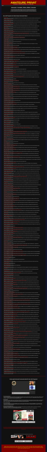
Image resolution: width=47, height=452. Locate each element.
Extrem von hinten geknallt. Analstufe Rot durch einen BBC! (11, 352)
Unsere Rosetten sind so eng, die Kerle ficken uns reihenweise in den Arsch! (13, 50)
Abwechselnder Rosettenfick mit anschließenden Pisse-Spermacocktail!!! (12, 272)
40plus (18, 428)
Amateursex (5, 446)
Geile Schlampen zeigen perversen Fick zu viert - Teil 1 (10, 282)
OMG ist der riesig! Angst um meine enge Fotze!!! (9, 317)
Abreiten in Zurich (6, 27)
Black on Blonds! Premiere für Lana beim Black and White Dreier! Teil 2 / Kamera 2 (13, 252)
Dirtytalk (33, 446)
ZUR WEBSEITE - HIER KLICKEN (23, 441)
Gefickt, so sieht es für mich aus (7, 129)
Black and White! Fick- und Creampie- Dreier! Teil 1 (10, 70)
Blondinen (17, 446)
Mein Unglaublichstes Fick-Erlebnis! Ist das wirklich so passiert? (11, 199)
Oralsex (8, 447)
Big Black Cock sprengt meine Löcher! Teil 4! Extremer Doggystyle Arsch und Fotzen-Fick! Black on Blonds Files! (17, 303)
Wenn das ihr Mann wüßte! (7, 309)
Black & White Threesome (7, 329)
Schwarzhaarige (25, 447)
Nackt (39, 428)
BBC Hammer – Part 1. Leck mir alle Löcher (9, 125)
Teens (20, 448)
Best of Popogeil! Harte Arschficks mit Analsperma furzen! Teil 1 (11, 48)
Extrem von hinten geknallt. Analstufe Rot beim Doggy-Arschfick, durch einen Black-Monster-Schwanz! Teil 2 (16, 311)
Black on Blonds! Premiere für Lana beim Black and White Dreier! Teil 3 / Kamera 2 (13, 319)
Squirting (38, 447)
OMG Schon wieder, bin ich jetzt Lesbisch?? (9, 23)
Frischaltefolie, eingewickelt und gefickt (8, 97)
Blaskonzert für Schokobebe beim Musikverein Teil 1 (10, 168)
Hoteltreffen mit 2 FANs (7, 158)
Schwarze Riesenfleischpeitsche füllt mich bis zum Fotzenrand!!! (11, 354)
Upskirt (27, 448)
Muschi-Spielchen (6, 115)
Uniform (25, 448)
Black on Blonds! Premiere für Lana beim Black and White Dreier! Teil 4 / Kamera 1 (13, 227)
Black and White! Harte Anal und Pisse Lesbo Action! (10, 64)
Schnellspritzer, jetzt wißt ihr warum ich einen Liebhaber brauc (11, 60)
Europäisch (42, 428)
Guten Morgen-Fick (6, 174)
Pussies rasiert (4, 427)
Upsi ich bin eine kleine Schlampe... (8, 301)
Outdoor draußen (32, 427)
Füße (38, 427)
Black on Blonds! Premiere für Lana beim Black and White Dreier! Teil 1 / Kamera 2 (13, 250)
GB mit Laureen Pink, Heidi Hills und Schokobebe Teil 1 (10, 62)
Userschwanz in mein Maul (7, 225)
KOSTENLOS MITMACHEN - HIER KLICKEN (23, 422)
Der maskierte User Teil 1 (7, 105)
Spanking (34, 447)
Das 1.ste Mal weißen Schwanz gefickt (8, 180)
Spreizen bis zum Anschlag (7, 54)
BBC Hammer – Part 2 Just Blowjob (8, 360)
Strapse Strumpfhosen (8, 427)
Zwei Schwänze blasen (6, 58)
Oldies (6, 447)
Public (15, 447)
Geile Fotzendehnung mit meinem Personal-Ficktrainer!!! (10, 46)
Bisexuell (13, 446)
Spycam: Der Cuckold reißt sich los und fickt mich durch (10, 103)
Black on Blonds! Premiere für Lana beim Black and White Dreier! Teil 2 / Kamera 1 (13, 229)
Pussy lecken (12, 427)
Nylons (36, 427)
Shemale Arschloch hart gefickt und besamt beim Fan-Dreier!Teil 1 (11, 327)
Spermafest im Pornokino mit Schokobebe (9, 368)
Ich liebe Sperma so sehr (7, 154)
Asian (9, 446)
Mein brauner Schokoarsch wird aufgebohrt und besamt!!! (11, 315)
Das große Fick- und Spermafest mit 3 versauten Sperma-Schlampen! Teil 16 (13, 209)
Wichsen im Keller (6, 211)
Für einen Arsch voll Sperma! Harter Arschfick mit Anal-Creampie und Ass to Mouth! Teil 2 (14, 52)
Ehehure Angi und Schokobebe (7, 178)
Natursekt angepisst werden (35, 428)
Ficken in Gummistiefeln (7, 258)
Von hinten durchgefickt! (7, 358)
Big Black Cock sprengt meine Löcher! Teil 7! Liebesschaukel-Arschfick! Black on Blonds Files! (15, 321)
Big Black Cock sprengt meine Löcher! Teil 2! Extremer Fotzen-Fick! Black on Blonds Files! (14, 219)
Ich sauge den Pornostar (7, 366)
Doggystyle (36, 446)
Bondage (19, 446)
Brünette (21, 446)
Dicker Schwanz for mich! (7, 270)
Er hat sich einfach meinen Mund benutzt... (9, 274)
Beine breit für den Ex (6, 150)
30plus (25, 428)
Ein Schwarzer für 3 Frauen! (7, 266)
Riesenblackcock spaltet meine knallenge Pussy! (9, 205)
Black (16, 428)
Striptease (42, 447)
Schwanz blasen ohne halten (7, 99)
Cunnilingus (27, 446)
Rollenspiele (19, 447)
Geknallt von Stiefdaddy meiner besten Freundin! (9, 278)
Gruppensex (22, 428)
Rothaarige (22, 447)
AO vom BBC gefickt (6, 325)
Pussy (19, 428)
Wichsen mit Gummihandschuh (7, 164)
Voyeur (29, 448)
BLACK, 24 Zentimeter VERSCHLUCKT (8, 207)
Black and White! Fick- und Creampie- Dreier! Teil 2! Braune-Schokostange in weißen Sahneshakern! (15, 362)
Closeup (25, 446)
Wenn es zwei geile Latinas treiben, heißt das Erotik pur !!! (10, 231)
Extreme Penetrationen (13, 428)
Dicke (31, 446)
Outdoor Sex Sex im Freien (27, 427)
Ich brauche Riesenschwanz (7, 123)
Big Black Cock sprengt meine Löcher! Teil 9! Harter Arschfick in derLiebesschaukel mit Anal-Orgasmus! (16, 356)
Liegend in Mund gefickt (7, 78)
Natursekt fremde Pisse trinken (29, 428)
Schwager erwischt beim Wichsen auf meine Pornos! (10, 372)
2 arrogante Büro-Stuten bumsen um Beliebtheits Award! (10, 313)
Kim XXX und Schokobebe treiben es (8, 215)
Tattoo (18, 448)
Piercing (14, 447)
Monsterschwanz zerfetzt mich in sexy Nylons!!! (9, 201)
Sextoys (28, 447)
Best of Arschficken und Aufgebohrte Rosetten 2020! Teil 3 (11, 223)
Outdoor (10, 447)
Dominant (35, 427)
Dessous (30, 446)
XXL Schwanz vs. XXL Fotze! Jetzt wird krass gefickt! (10, 162)
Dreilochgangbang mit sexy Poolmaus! (8, 113)
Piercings (21, 427)
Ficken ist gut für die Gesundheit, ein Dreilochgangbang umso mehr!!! (12, 156)
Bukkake (23, 446)
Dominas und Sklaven (16, 427)
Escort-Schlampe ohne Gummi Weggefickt (9, 364)
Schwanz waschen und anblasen (7, 256)
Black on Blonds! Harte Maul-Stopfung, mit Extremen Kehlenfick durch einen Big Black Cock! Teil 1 (15, 176)
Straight (40, 447)
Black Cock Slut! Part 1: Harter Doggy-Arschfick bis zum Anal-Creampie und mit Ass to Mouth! (15, 254)
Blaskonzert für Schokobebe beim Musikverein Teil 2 (10, 72)
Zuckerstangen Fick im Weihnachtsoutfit (8, 170)
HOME (3, 5)
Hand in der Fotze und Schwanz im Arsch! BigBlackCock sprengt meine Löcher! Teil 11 (14, 166)
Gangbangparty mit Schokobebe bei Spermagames (10, 333)
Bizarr (40, 428)
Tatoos (23, 428)
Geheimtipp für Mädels (6, 276)
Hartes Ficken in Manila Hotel (7, 121)
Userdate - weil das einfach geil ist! (8, 19)
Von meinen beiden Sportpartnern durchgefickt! (9, 117)
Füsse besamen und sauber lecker (8, 172)
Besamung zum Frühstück (7, 68)
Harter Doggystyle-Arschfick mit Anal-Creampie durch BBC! (11, 305)
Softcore (32, 447)
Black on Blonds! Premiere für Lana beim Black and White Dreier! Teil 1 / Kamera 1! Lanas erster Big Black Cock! (17, 127)
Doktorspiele (38, 446)
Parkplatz (12, 447)
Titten (21, 448)
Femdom (19, 427)
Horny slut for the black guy (7, 107)
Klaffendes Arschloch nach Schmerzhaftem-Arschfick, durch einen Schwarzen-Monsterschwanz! (15, 280)
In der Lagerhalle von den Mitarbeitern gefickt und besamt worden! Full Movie (13, 152)
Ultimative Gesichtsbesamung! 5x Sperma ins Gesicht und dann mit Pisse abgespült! (14, 76)
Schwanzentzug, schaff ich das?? (7, 260)
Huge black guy (5, 268)
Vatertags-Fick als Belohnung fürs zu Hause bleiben (10, 148)
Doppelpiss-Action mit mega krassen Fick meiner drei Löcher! (11, 323)
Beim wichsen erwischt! (6, 217)
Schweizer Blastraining (6, 262)
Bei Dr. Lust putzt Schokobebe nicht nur (8, 74)
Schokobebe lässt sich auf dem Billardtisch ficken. (9, 56)
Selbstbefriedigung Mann (7, 428)
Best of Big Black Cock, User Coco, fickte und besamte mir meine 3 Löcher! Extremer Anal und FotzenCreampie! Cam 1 (18, 331)
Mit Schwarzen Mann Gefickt (7, 21)
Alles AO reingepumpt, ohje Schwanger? (8, 111)
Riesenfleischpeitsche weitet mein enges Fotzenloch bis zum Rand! (12, 307)
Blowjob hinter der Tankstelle (7, 25)
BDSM (11, 446)
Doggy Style (23, 427)
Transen (23, 448)
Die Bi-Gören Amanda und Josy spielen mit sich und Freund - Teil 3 (12, 221)
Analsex (8, 446)
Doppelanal (41, 446)
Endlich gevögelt (6, 17)
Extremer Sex (40, 427)
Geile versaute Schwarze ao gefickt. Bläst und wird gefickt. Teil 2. (11, 66)
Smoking (30, 447)
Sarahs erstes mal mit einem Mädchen (8, 203)
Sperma (36, 447)
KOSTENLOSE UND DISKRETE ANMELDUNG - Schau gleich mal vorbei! (23, 439)
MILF (10, 428)
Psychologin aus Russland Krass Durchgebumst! (9, 101)
